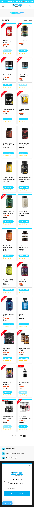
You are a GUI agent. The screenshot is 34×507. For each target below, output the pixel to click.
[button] (26, 6)
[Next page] (24, 436)
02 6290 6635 (10, 449)
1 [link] (9, 436)
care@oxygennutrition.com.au (15, 453)
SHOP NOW (29, 1)
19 (21, 436)
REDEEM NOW (17, 494)
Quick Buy (23, 50)
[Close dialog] (29, 465)
